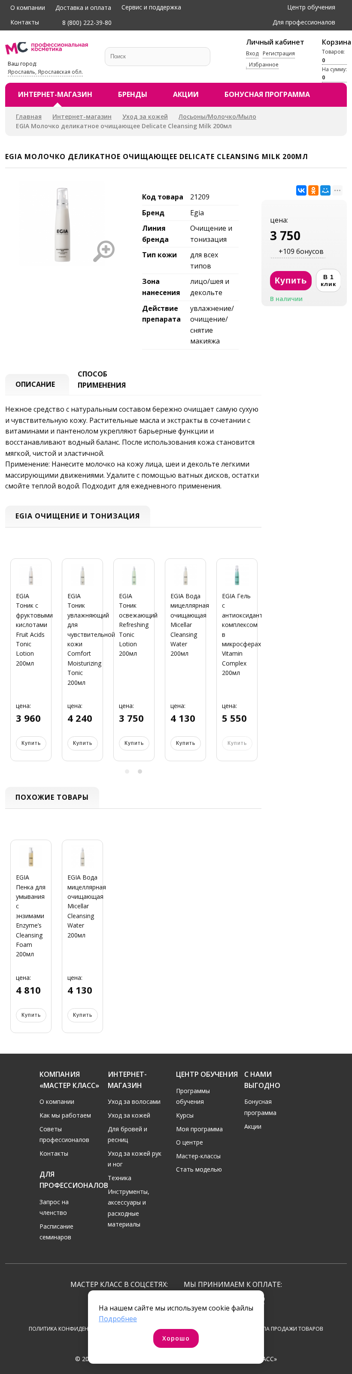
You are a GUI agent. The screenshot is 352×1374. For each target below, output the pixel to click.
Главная (29, 116)
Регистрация (279, 53)
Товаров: (333, 55)
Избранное (263, 64)
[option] (31, 665)
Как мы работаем (65, 1115)
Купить (31, 743)
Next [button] (252, 665)
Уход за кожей (145, 116)
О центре (189, 1142)
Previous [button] (14, 665)
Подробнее (118, 1318)
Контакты (24, 22)
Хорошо (176, 1338)
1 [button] (127, 771)
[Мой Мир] (325, 190)
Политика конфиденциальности (76, 1328)
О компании (27, 7)
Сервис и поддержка (151, 7)
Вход (252, 53)
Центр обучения (311, 7)
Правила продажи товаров (284, 1328)
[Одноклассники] (313, 190)
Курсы (185, 1115)
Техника (119, 1178)
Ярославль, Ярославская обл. (45, 71)
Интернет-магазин (55, 94)
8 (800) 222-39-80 (86, 22)
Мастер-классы (198, 1156)
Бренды (132, 94)
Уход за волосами (134, 1101)
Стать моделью (199, 1169)
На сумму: (334, 73)
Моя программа (199, 1129)
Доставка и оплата (83, 7)
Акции (186, 94)
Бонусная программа (267, 94)
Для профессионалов (304, 22)
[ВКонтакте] (301, 190)
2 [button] (140, 771)
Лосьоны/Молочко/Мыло (217, 116)
